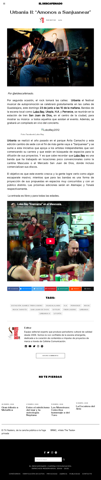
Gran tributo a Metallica (10, 408)
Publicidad (74, 474)
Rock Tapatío (20, 310)
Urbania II (45, 313)
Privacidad (52, 474)
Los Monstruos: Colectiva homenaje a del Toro (60, 411)
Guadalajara (53, 306)
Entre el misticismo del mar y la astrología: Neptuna (38, 411)
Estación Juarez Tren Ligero (26, 306)
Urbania (84, 310)
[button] (64, 459)
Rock (87, 306)
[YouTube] (30, 346)
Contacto (87, 474)
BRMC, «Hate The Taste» (62, 430)
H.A (65, 306)
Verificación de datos (34, 474)
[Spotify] (42, 346)
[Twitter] (34, 346)
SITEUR (56, 310)
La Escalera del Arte (85, 407)
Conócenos (15, 474)
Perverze (75, 306)
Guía (60, 20)
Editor (27, 327)
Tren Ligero (69, 310)
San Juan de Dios (40, 310)
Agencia (63, 474)
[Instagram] (38, 346)
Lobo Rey (79, 155)
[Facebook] (26, 346)
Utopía (57, 313)
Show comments (50, 355)
